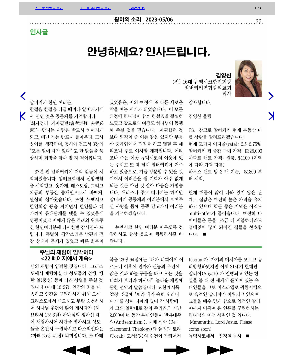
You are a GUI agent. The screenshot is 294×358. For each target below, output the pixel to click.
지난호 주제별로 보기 (95, 8)
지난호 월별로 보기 (49, 8)
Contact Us (137, 8)
